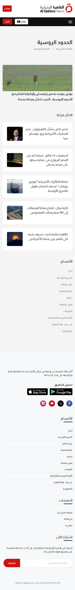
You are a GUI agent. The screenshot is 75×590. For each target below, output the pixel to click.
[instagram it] (43, 403)
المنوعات (67, 311)
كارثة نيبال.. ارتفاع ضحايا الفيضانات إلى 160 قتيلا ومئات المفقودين (47, 210)
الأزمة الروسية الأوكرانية (60, 317)
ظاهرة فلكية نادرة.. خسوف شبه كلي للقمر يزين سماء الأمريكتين (48, 236)
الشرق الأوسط (64, 277)
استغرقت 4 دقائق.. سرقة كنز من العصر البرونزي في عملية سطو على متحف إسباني (47, 160)
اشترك (12, 563)
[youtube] (52, 403)
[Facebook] (69, 403)
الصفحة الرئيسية (64, 48)
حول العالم (66, 284)
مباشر (7, 8)
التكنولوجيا (67, 331)
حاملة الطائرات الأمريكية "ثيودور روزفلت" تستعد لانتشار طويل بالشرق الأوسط (48, 186)
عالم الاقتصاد (65, 291)
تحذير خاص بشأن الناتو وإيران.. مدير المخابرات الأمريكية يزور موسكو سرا (46, 133)
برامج (23, 21)
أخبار (70, 271)
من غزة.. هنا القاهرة (61, 324)
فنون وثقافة (65, 304)
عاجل (7, 21)
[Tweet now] (61, 403)
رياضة (69, 297)
